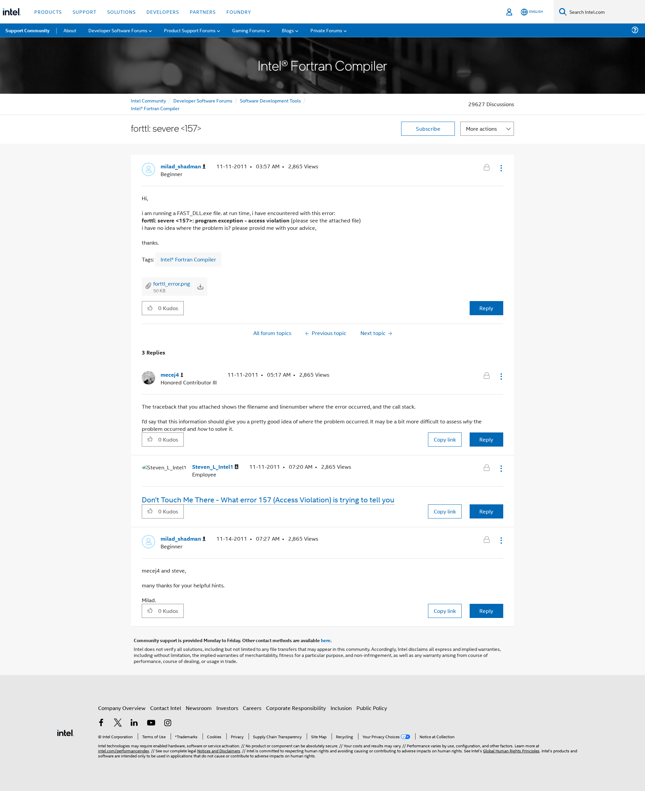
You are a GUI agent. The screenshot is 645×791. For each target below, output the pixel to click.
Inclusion (341, 708)
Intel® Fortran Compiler (155, 108)
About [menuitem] (69, 30)
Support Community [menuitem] (27, 30)
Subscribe (428, 128)
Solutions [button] (121, 11)
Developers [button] (162, 11)
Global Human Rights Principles (511, 750)
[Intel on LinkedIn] (134, 723)
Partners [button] (203, 11)
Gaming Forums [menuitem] (248, 30)
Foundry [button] (238, 11)
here (326, 640)
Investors (227, 708)
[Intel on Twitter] (118, 723)
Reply (486, 308)
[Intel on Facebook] (101, 723)
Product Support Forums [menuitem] (190, 30)
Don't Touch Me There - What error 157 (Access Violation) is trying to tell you (268, 499)
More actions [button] (481, 128)
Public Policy (371, 708)
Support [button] (84, 11)
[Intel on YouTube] (151, 723)
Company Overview (121, 708)
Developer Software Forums (202, 100)
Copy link (445, 439)
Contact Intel (165, 708)
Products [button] (48, 11)
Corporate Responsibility (296, 708)
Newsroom (199, 708)
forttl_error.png (171, 283)
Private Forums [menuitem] (326, 30)
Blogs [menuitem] (288, 30)
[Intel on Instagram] (167, 723)
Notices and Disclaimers (218, 750)
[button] (500, 168)
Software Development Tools (270, 100)
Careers (252, 708)
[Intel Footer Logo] (65, 732)
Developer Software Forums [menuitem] (117, 30)
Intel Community (148, 100)
